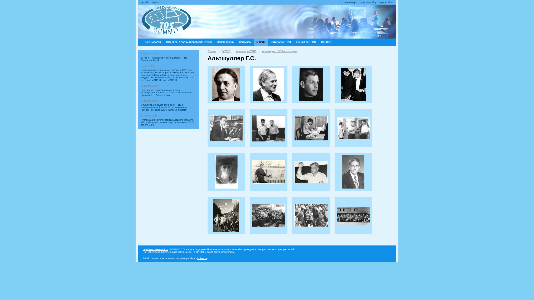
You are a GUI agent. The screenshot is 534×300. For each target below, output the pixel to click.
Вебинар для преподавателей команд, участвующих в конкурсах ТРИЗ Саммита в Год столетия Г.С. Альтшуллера (166, 92)
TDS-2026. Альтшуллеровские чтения (189, 42)
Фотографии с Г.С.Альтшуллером (279, 51)
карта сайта (386, 2)
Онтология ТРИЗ (281, 42)
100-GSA (326, 42)
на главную (351, 2)
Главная (212, 51)
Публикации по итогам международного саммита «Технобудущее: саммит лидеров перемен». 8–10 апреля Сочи (167, 122)
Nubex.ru (202, 258)
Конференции (225, 42)
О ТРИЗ (261, 42)
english (155, 2)
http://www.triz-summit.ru (155, 249)
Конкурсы (245, 42)
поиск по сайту (369, 2)
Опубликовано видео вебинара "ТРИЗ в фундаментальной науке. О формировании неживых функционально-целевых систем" (164, 107)
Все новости (153, 42)
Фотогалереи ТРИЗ (246, 51)
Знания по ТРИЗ (306, 42)
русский (144, 2)
